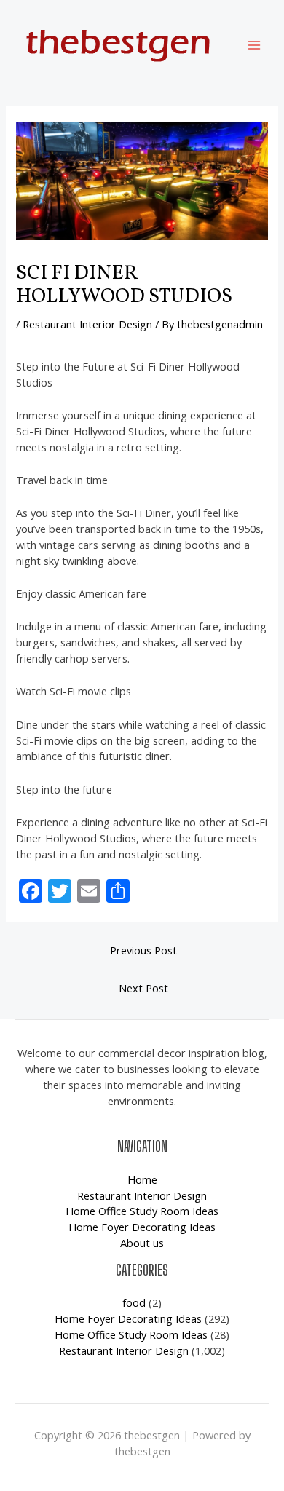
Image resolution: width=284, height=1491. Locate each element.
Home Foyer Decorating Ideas (142, 1226)
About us (142, 1242)
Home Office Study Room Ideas (142, 1210)
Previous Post (143, 950)
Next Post (143, 988)
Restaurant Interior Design (87, 324)
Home (142, 1179)
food (134, 1302)
